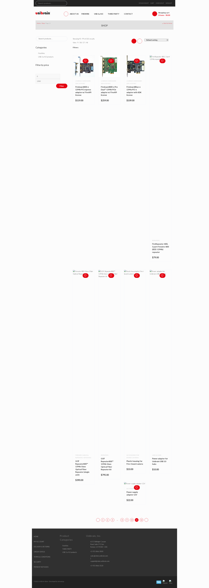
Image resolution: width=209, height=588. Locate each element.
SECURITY (37, 562)
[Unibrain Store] (43, 13)
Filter (62, 86)
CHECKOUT (160, 3)
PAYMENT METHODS (41, 567)
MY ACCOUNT (144, 3)
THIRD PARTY (67, 549)
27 (84, 42)
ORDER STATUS (39, 552)
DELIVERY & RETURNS (41, 547)
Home (39, 23)
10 (132, 520)
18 (81, 42)
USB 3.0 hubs (156, 455)
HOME (36, 536)
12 (141, 520)
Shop (43, 23)
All (87, 42)
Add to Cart (137, 483)
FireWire (41, 53)
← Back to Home (167, 23)
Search (65, 3)
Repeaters (156, 240)
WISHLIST (169, 3)
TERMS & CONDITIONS (42, 557)
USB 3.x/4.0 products (46, 57)
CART (152, 3)
